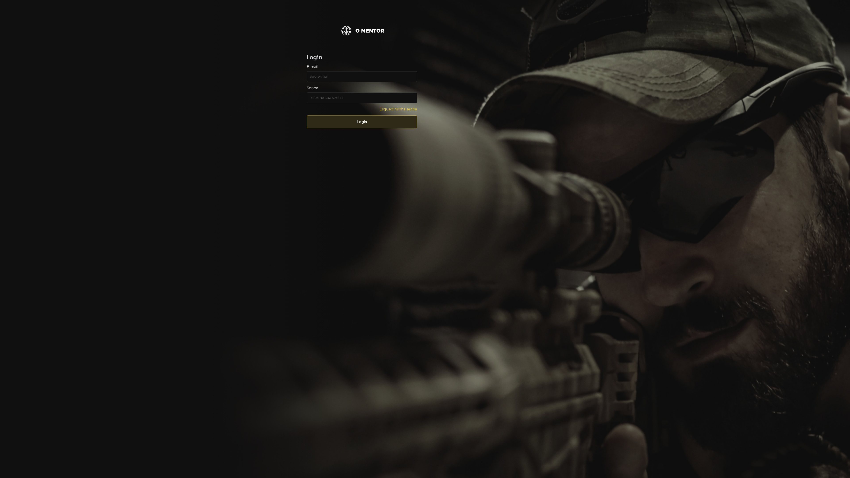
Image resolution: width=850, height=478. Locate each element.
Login (362, 122)
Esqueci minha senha (398, 109)
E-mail (312, 67)
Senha (312, 88)
